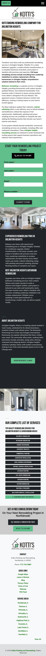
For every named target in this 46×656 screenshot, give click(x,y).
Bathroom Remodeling (23, 441)
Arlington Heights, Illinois (23, 361)
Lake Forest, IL (23, 627)
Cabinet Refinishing (23, 445)
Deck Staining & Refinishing (23, 462)
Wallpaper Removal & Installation (23, 493)
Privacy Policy (23, 583)
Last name (9, 170)
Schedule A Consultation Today (24, 522)
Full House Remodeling (23, 475)
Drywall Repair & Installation (23, 467)
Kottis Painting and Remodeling (23, 651)
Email (7, 181)
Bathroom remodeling (10, 86)
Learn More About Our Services (24, 497)
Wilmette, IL (23, 610)
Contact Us (6, 3)
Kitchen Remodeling (23, 484)
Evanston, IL (23, 624)
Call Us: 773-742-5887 (24, 156)
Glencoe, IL (23, 606)
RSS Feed (23, 592)
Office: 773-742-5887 (23, 529)
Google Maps (23, 574)
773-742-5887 (25, 565)
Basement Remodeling (23, 436)
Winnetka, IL (23, 613)
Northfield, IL (23, 631)
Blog (23, 580)
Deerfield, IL (23, 634)
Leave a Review (23, 577)
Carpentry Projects (23, 449)
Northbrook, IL (23, 603)
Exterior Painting (23, 471)
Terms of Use (23, 586)
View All (38, 639)
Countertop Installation (23, 458)
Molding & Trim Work (23, 488)
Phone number (11, 191)
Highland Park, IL (23, 620)
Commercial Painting (23, 454)
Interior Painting (23, 480)
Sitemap (23, 589)
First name (9, 162)
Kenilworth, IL (23, 617)
